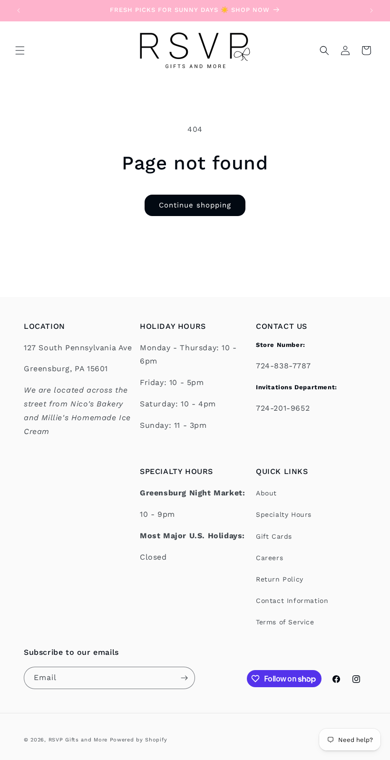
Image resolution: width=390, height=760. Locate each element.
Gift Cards (274, 536)
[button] (20, 50)
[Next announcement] (371, 10)
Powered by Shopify (138, 740)
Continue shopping (195, 205)
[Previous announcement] (18, 10)
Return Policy (279, 579)
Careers (269, 558)
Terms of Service (285, 622)
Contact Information (292, 600)
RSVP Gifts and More (78, 740)
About (266, 493)
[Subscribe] (184, 678)
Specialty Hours (284, 514)
